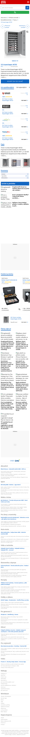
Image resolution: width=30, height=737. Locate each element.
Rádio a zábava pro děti (6, 721)
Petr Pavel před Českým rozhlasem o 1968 (10, 665)
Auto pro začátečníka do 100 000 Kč (8, 685)
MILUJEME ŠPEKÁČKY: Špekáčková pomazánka (11, 524)
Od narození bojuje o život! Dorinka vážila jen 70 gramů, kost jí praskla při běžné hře (14, 478)
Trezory (15, 20)
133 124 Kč (24, 100)
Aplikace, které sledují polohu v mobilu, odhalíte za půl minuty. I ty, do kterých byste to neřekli (22, 345)
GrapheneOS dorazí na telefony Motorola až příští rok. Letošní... (20, 188)
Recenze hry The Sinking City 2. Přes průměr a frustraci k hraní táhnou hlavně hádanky (7, 386)
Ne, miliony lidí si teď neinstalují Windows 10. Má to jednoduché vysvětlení (15, 559)
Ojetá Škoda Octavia (5, 688)
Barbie (2, 699)
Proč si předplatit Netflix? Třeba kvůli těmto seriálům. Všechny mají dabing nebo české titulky (7, 405)
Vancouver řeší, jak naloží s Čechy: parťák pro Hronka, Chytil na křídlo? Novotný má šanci (14, 493)
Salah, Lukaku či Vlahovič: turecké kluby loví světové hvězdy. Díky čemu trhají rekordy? (15, 487)
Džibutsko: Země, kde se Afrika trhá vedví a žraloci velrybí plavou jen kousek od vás (15, 605)
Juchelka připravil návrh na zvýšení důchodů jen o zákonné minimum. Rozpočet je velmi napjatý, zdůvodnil (13, 576)
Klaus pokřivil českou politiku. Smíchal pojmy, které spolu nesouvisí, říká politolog (13, 472)
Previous (2, 294)
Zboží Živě (3, 675)
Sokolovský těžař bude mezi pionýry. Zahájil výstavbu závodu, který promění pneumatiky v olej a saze (14, 573)
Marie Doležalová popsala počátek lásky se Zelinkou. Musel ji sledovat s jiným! (14, 510)
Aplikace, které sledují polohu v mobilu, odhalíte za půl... (20, 204)
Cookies (14, 734)
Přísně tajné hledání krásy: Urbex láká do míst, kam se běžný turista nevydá (14, 607)
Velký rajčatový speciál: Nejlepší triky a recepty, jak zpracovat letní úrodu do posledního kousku (15, 587)
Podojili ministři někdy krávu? (7, 667)
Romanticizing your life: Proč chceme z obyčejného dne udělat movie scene (14, 620)
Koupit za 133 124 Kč (15, 81)
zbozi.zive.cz (4, 17)
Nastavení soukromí (21, 734)
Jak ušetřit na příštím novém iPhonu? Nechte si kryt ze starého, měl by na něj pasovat (22, 364)
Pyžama (2, 703)
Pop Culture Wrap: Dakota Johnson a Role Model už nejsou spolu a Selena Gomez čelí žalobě (15, 623)
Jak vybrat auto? (4, 690)
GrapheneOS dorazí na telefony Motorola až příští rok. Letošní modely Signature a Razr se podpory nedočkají (7, 345)
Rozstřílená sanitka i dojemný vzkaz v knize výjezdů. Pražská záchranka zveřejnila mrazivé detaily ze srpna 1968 (14, 507)
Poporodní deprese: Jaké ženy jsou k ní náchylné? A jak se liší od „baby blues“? (14, 634)
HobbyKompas (4, 683)
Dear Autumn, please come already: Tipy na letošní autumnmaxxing (12, 617)
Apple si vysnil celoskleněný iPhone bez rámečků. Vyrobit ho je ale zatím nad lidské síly (14, 556)
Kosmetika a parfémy (5, 705)
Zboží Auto (3, 687)
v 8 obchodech (5, 310)
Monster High (4, 698)
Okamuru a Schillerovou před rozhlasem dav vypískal (12, 664)
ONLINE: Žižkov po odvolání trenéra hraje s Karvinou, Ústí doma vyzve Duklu (14, 490)
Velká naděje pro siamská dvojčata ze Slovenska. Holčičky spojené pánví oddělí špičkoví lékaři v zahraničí (15, 522)
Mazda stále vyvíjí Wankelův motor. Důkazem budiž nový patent (14, 539)
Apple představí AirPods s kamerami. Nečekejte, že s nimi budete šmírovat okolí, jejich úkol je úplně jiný (22, 386)
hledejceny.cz (4, 673)
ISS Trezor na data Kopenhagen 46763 (7, 99)
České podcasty (4, 719)
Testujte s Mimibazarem (6, 696)
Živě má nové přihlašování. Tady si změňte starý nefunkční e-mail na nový (15, 652)
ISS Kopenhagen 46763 (9, 64)
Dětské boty (3, 708)
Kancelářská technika (6, 20)
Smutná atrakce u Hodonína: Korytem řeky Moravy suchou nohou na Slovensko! (13, 505)
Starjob (2, 717)
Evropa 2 (3, 724)
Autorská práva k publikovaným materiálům (11, 731)
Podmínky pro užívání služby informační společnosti (14, 732)
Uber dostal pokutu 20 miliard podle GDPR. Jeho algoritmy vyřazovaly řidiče (13, 570)
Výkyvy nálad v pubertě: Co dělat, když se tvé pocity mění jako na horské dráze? (15, 649)
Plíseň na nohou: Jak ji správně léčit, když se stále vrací (12, 637)
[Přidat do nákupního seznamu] (27, 31)
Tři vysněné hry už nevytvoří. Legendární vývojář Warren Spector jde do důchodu (7, 425)
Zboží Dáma (3, 678)
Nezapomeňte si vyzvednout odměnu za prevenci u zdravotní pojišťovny (14, 639)
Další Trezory (5, 278)
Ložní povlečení (4, 710)
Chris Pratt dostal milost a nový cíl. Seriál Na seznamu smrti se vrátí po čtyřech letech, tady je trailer (14, 553)
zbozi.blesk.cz (4, 680)
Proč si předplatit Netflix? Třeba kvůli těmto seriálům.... (20, 196)
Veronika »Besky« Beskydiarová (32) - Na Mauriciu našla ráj (13, 526)
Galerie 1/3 (15, 61)
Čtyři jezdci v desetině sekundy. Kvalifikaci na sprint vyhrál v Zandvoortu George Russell (14, 541)
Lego (2, 701)
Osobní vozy (3, 677)
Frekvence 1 (3, 722)
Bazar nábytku (4, 711)
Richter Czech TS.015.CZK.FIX (9, 280)
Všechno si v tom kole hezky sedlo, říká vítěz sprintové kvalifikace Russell (15, 537)
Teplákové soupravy (5, 706)
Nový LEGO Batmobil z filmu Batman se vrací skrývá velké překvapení (13, 655)
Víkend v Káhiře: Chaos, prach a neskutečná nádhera (12, 602)
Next (27, 294)
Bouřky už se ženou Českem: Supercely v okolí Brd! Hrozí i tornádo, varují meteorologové (13, 475)
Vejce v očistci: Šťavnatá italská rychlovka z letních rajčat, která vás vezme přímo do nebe (15, 593)
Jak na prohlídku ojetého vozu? (7, 682)
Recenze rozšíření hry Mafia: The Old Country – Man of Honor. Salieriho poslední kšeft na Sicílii (21, 406)
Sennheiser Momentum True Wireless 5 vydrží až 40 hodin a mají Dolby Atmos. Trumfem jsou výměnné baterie (7, 366)
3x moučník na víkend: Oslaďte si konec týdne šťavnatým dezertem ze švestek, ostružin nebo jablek (13, 590)
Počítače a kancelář (13, 17)
